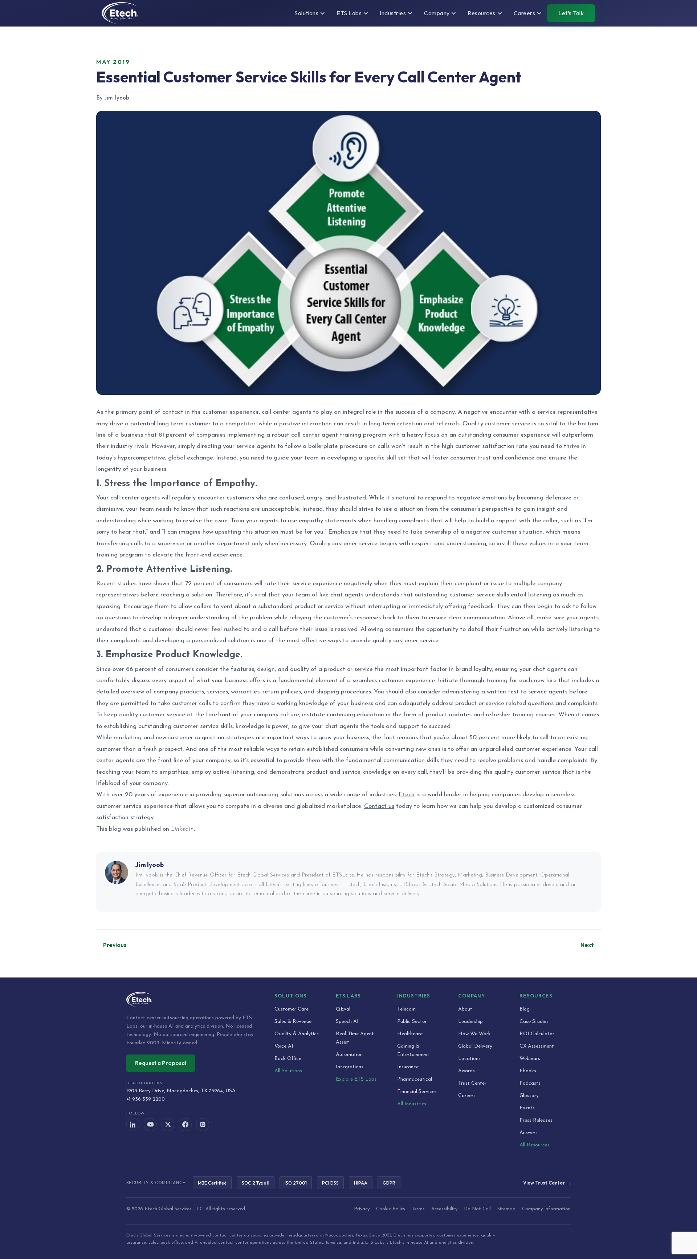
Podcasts (530, 1083)
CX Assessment (536, 1046)
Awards (466, 1071)
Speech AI (347, 1021)
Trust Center (472, 1083)
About (465, 1009)
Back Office (287, 1058)
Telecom (406, 1009)
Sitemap (506, 1209)
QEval (343, 1009)
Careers (467, 1095)
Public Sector (412, 1021)
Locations (469, 1058)
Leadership (470, 1021)
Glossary (529, 1095)
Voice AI (283, 1046)
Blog (524, 1009)
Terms (418, 1209)
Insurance (408, 1067)
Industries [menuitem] (393, 13)
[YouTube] (150, 1124)
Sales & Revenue (292, 1021)
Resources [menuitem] (481, 13)
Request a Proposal (160, 1063)
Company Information (546, 1209)
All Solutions (288, 1071)
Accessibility (444, 1209)
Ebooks (527, 1071)
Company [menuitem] (436, 13)
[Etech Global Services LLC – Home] (120, 13)
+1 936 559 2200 (145, 1099)
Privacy (362, 1209)
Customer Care (291, 1009)
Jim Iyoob (149, 865)
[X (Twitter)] (167, 1124)
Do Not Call (477, 1209)
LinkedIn (182, 829)
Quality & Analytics (296, 1034)
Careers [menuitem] (524, 13)
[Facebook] (185, 1124)
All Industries (411, 1104)
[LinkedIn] (132, 1124)
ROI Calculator (536, 1034)
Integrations (349, 1067)
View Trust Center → (547, 1183)
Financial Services (417, 1091)
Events (527, 1108)
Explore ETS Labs (356, 1079)
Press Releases (536, 1120)
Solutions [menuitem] (306, 13)
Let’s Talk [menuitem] (571, 13)
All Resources (534, 1145)
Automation (349, 1054)
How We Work (474, 1034)
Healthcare (410, 1034)
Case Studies (534, 1021)
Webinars (529, 1058)
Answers (528, 1132)
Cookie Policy (390, 1209)
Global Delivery (475, 1046)
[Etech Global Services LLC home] (191, 999)
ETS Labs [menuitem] (349, 13)
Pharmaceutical (414, 1079)
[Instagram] (202, 1124)
